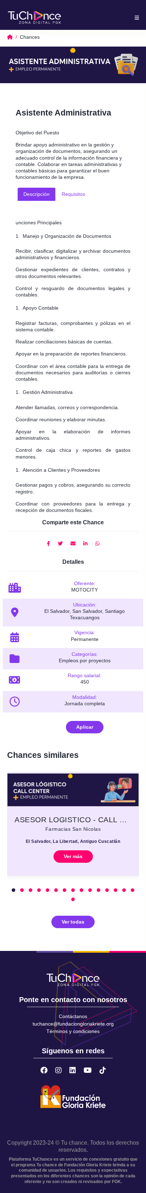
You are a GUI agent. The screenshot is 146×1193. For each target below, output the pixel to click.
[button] (13, 890)
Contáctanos (73, 1016)
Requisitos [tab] (73, 194)
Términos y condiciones (73, 1031)
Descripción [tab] (36, 194)
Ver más (73, 856)
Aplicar (84, 727)
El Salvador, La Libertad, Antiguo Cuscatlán (73, 841)
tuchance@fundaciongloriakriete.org (73, 1024)
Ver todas (73, 922)
